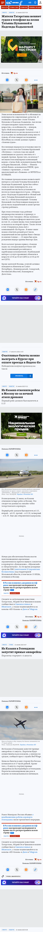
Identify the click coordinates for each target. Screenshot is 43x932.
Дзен (25, 609)
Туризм (11, 644)
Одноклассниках (23, 604)
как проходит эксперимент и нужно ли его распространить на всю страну (20, 586)
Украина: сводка (35, 7)
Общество (11, 12)
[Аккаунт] (40, 2)
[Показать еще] (35, 79)
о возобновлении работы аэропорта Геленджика (17, 817)
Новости (5, 7)
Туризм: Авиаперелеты (13, 876)
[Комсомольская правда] (12, 2)
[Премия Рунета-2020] (20, 3)
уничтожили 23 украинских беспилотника (21, 570)
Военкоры (23, 7)
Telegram (33, 609)
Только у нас (14, 7)
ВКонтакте (6, 606)
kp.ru (16, 73)
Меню (2, 2)
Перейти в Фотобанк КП (25, 494)
